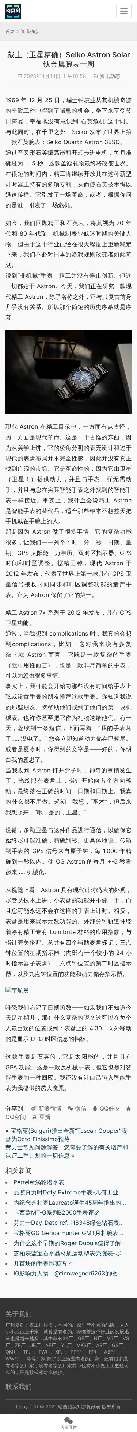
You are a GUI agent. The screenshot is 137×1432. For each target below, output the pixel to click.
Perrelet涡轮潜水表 (39, 1182)
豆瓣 (44, 1116)
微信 (77, 1108)
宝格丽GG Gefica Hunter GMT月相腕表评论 (72, 1232)
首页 (9, 31)
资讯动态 (110, 76)
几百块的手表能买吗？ (43, 1263)
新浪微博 (49, 1108)
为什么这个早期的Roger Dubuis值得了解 (67, 1243)
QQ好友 (109, 1108)
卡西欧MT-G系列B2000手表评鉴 (57, 1212)
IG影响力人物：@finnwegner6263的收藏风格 (74, 1273)
